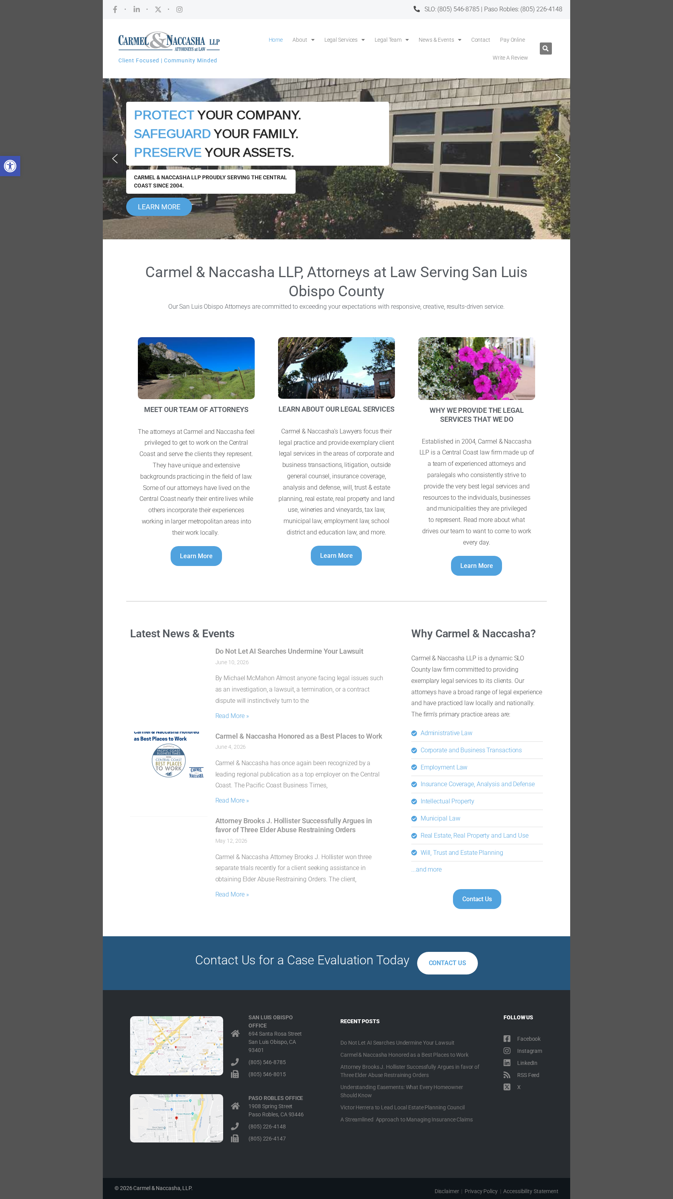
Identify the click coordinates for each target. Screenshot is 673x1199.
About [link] (299, 40)
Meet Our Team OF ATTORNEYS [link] (196, 409)
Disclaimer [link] (447, 1191)
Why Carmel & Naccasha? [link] (473, 633)
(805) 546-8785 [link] (458, 9)
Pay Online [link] (512, 40)
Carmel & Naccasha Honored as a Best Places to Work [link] (298, 736)
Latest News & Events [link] (182, 633)
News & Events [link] (436, 40)
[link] (10, 166)
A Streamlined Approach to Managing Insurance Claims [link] (406, 1119)
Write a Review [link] (510, 58)
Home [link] (276, 40)
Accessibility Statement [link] (530, 1191)
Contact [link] (480, 40)
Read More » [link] (232, 716)
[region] (336, 158)
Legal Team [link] (388, 40)
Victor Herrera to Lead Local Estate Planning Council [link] (402, 1107)
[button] (546, 48)
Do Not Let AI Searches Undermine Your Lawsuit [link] (289, 651)
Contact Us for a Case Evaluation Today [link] (302, 960)
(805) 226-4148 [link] (541, 9)
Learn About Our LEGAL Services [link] (336, 409)
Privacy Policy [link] (481, 1191)
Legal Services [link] (341, 40)
